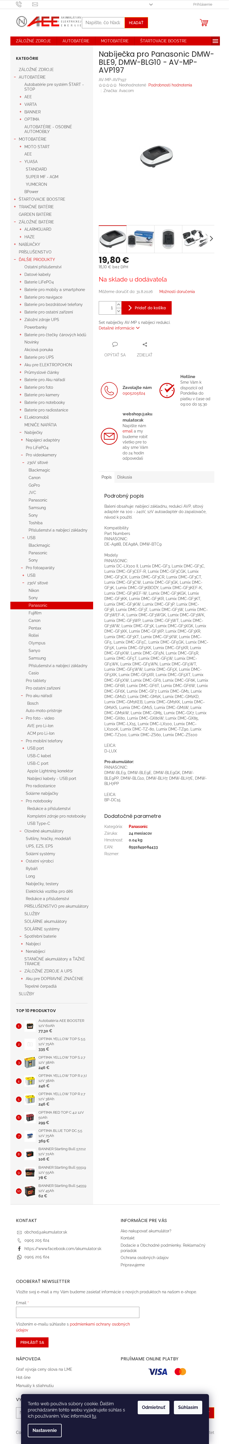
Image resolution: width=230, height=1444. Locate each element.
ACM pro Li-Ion (40, 733)
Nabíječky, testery (42, 884)
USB (31, 538)
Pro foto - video (40, 718)
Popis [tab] (107, 477)
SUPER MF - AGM (42, 177)
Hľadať (136, 23)
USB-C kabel (39, 756)
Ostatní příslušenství (42, 267)
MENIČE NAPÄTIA (40, 425)
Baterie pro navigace (43, 297)
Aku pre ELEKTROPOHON (48, 365)
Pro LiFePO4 (37, 447)
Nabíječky (33, 432)
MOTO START (37, 147)
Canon (34, 477)
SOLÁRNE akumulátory (45, 921)
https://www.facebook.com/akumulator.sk (62, 1248)
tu (94, 1416)
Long (30, 876)
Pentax (35, 628)
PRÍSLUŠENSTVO (35, 252)
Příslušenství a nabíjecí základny (58, 530)
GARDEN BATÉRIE (35, 214)
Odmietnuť (153, 1407)
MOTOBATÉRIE (33, 139)
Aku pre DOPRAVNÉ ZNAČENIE (55, 978)
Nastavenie (45, 1430)
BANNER (32, 112)
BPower (31, 191)
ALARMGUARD (37, 229)
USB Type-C (38, 823)
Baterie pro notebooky (44, 402)
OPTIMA (31, 119)
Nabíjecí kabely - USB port (51, 778)
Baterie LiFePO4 (39, 282)
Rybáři (32, 868)
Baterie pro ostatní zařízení (48, 312)
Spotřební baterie (40, 936)
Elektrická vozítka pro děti (49, 891)
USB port (35, 748)
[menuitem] (33, 40)
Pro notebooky (39, 801)
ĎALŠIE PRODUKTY (37, 259)
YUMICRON (36, 184)
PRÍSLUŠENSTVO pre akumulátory (56, 906)
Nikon (34, 590)
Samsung (37, 507)
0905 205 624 (36, 1240)
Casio (34, 673)
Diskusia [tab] (124, 477)
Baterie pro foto (38, 387)
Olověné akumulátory (44, 831)
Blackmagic (39, 470)
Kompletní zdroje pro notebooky (56, 816)
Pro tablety (36, 680)
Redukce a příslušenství (48, 808)
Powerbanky (35, 327)
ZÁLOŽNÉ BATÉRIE (36, 222)
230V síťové (37, 462)
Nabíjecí (33, 944)
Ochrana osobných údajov (145, 1257)
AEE (28, 97)
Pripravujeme (133, 1265)
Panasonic (38, 500)
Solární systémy (40, 854)
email (128, 431)
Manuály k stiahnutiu (35, 1385)
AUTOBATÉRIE (32, 77)
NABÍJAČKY (29, 244)
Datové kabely (37, 274)
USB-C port (38, 763)
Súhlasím (188, 1407)
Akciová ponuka (38, 349)
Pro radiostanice (41, 786)
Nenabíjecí (35, 951)
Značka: (119, 90)
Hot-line (23, 1377)
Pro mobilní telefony (44, 741)
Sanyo (34, 650)
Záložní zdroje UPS (41, 319)
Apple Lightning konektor (50, 771)
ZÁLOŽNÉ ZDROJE (36, 69)
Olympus (37, 643)
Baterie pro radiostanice (46, 410)
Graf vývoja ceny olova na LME (44, 1369)
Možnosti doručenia (177, 291)
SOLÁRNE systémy (42, 929)
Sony (33, 515)
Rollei (34, 635)
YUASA (31, 161)
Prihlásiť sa (32, 1342)
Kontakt (128, 1238)
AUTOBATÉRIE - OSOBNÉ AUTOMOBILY (48, 129)
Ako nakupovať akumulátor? (146, 1231)
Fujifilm (35, 613)
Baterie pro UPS (39, 357)
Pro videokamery (41, 455)
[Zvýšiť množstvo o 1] (118, 304)
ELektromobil (36, 417)
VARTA (30, 104)
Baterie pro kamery (41, 395)
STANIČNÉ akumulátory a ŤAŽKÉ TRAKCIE (54, 961)
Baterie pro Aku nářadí (44, 379)
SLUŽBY (32, 914)
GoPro (34, 485)
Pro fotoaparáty (40, 568)
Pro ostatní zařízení (43, 688)
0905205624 (134, 393)
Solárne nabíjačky (42, 793)
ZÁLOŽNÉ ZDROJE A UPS (48, 971)
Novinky (31, 342)
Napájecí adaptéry (43, 440)
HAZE (29, 237)
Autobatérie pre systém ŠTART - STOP (54, 86)
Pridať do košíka (150, 308)
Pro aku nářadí (39, 696)
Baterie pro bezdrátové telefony (53, 304)
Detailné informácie (116, 328)
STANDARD (36, 169)
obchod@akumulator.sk (45, 1232)
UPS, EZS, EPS (39, 846)
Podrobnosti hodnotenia (170, 85)
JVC (32, 492)
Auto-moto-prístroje (44, 710)
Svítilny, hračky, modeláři (48, 838)
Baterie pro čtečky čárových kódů (55, 335)
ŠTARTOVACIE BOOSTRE (42, 199)
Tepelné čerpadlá (40, 986)
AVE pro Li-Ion (40, 726)
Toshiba (36, 523)
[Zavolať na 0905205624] (24, 4)
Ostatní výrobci (40, 861)
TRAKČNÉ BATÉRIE (36, 207)
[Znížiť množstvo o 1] (118, 311)
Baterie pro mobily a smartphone (54, 289)
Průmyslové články (41, 372)
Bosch (32, 703)
